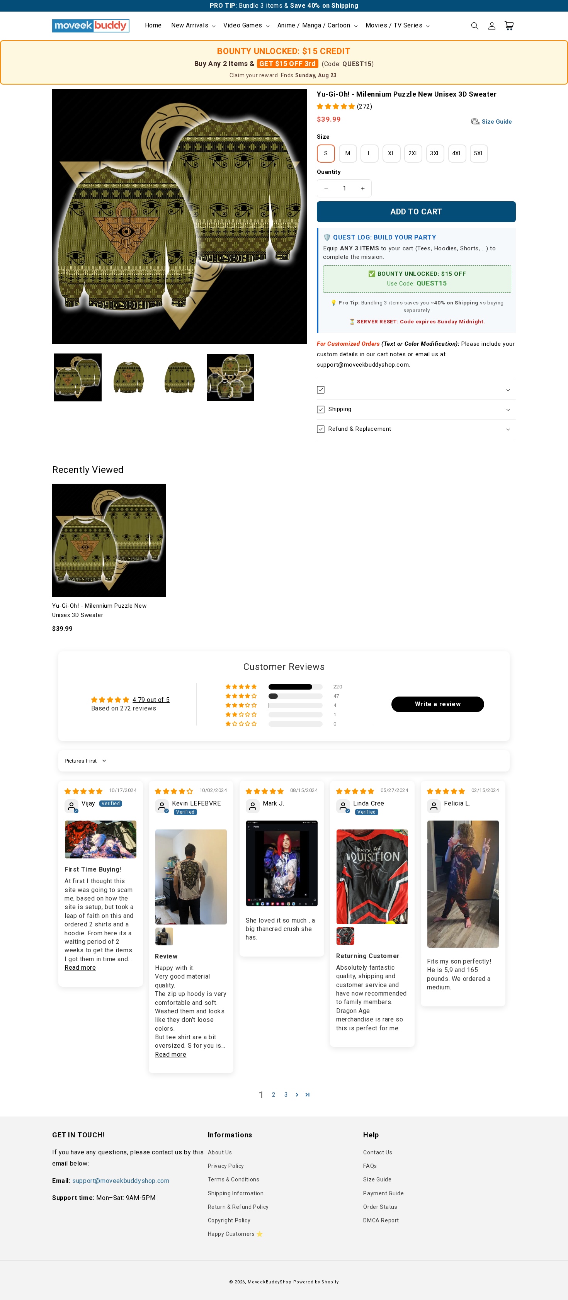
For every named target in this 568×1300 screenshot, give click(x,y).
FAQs (370, 1166)
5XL (479, 153)
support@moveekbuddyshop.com (120, 1180)
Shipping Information (236, 1193)
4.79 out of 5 (151, 700)
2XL (413, 153)
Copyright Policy (229, 1220)
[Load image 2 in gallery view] (128, 377)
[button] (193, 25)
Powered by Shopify (316, 1282)
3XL (435, 153)
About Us (220, 1152)
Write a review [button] (438, 704)
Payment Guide (383, 1193)
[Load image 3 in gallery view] (179, 377)
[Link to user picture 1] (101, 839)
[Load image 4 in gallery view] (230, 377)
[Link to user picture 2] (164, 936)
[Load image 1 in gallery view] (77, 377)
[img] (84, 791)
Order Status (380, 1207)
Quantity (329, 171)
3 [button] (286, 1094)
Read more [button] (80, 967)
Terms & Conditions (234, 1179)
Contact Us (377, 1152)
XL (391, 153)
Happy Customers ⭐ (235, 1234)
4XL (457, 153)
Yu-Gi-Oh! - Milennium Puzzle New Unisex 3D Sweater (99, 610)
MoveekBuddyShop (270, 1282)
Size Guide (496, 121)
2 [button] (274, 1094)
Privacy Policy (226, 1166)
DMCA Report (381, 1220)
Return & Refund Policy (238, 1207)
